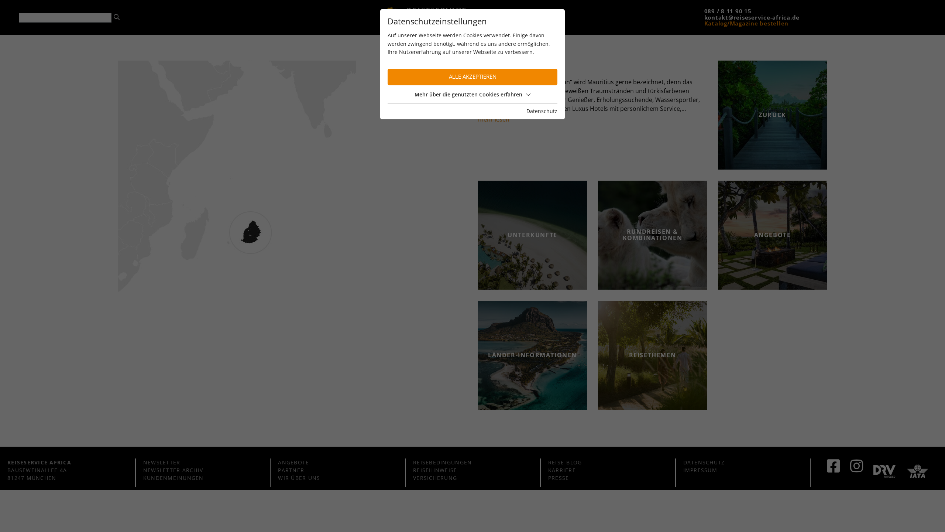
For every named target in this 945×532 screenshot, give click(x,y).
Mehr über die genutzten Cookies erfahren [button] (468, 94)
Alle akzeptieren (472, 77)
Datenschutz (541, 111)
